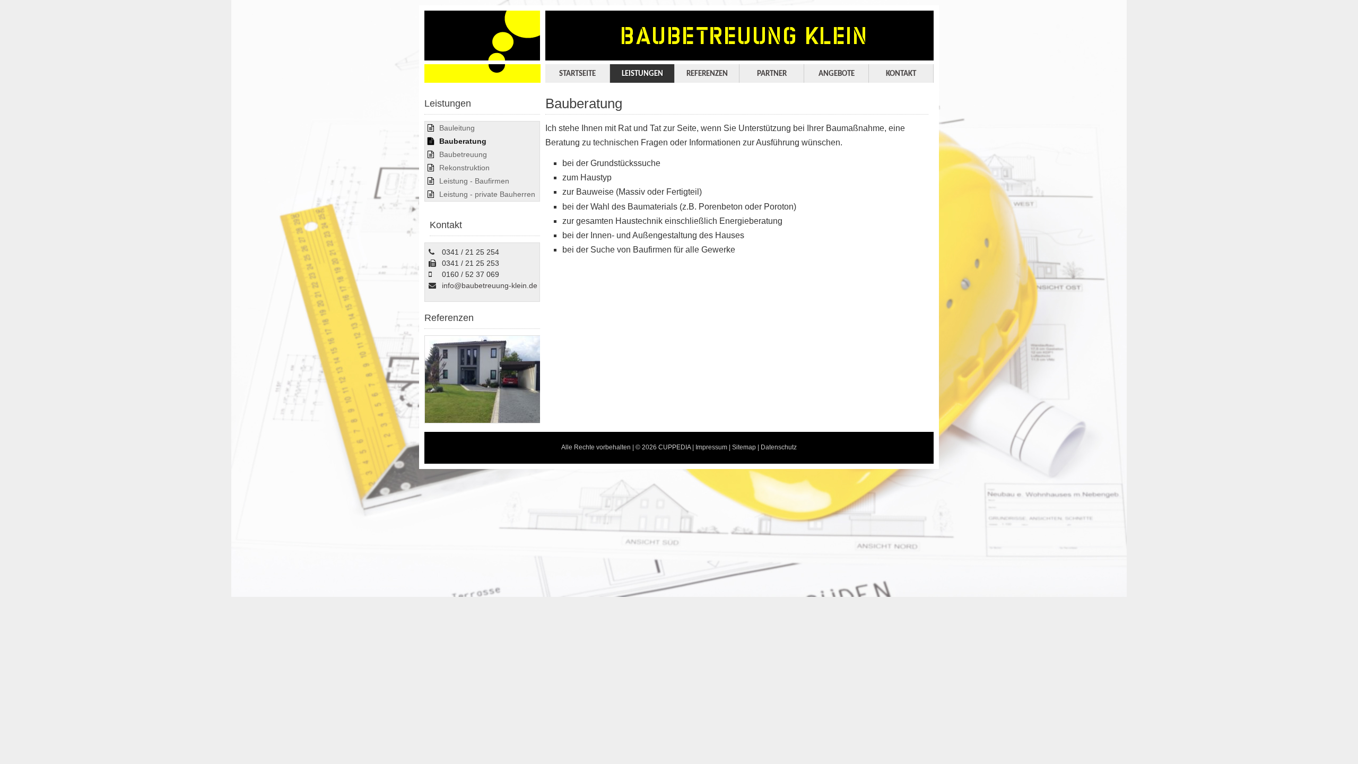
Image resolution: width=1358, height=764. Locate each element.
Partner (772, 74)
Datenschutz (779, 447)
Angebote (837, 74)
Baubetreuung (463, 154)
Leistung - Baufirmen (474, 181)
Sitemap (744, 447)
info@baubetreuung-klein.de (489, 285)
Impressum (711, 447)
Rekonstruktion (464, 167)
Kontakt (901, 74)
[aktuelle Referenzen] (482, 420)
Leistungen (642, 74)
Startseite (577, 74)
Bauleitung (457, 128)
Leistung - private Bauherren (487, 194)
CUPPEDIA (674, 447)
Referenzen (707, 74)
